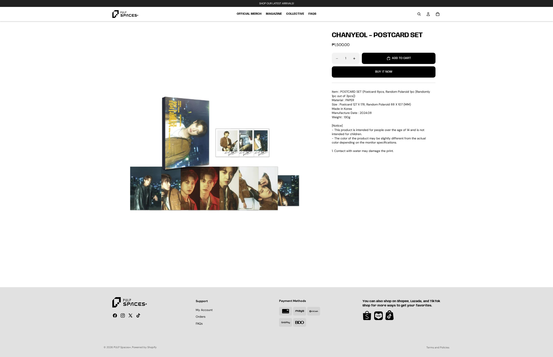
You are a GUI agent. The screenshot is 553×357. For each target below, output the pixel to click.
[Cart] (437, 14)
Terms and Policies (437, 347)
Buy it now (383, 71)
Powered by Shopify (144, 347)
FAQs (199, 323)
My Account (204, 310)
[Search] (419, 14)
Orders (200, 317)
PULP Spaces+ (122, 347)
